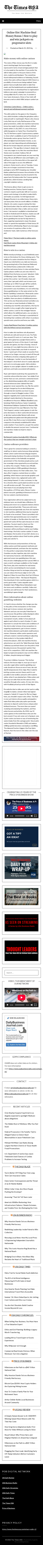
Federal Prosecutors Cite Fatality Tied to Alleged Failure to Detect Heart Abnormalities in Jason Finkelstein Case (20, 1135)
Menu (38, 21)
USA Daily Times (22, 1267)
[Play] (7, 816)
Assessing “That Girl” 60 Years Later (18, 1197)
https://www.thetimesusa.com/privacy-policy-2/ (19, 1529)
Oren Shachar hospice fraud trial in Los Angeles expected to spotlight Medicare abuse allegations (20, 1116)
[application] (22, 808)
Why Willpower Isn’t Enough (15, 1346)
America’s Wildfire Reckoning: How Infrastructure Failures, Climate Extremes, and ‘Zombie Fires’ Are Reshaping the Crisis (21, 1205)
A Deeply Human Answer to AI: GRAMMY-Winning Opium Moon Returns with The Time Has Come (21, 1419)
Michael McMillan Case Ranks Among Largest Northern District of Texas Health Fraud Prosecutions (21, 1145)
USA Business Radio (22, 1215)
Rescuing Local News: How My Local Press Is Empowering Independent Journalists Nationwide (21, 1240)
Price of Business (22, 1361)
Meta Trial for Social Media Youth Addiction (21, 1273)
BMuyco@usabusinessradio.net (17, 1094)
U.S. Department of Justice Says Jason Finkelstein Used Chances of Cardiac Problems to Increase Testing (19, 1156)
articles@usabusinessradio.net (22, 1088)
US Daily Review (22, 1409)
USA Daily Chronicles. (22, 1315)
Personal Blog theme (21, 1542)
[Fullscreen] (35, 816)
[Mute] (32, 816)
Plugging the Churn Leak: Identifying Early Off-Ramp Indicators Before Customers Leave (21, 1454)
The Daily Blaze (22, 1166)
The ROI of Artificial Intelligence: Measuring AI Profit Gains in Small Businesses (18, 1281)
